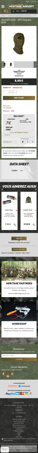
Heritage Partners (19, 283)
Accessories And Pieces (19, 425)
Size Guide (19, 437)
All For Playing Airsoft (19, 427)
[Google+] (32, 142)
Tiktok (7, 375)
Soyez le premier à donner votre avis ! (15, 253)
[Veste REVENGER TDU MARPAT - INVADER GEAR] (28, 200)
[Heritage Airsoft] (21, 6)
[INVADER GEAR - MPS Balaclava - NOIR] (4, 64)
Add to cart (19, 98)
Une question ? (8, 108)
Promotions (19, 429)
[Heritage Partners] (19, 271)
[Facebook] (27, 142)
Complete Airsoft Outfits (19, 419)
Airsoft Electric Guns (19, 421)
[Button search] (4, 11)
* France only (17, 125)
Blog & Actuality (19, 431)
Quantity (7, 88)
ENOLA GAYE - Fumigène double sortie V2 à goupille (9, 215)
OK (18, 450)
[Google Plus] (12, 374)
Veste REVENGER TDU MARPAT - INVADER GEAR (29, 215)
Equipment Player (19, 423)
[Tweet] (22, 142)
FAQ (19, 435)
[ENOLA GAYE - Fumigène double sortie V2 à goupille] (9, 200)
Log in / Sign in (31, 1)
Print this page (24, 138)
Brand (19, 433)
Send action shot (7, 142)
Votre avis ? (7, 106)
